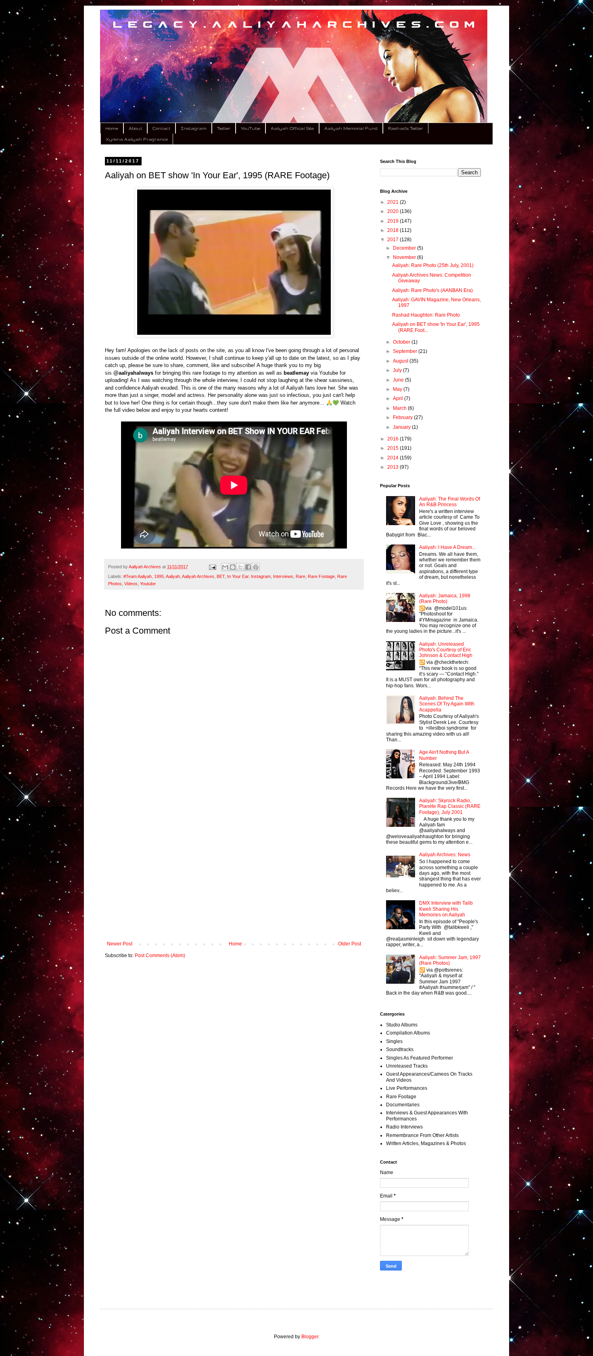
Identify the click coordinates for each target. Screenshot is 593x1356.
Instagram (194, 128)
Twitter (223, 128)
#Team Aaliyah (137, 576)
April (398, 398)
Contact (161, 128)
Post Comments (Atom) (160, 955)
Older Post (349, 944)
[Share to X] (240, 567)
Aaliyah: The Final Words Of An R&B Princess (449, 501)
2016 (393, 439)
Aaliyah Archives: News (444, 854)
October (402, 342)
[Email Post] (212, 566)
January (402, 427)
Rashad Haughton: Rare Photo (426, 315)
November (405, 257)
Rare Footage (321, 576)
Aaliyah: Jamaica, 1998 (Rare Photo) (444, 598)
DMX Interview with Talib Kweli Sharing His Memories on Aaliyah (446, 909)
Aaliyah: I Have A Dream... (447, 547)
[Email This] (225, 567)
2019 (393, 221)
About (135, 128)
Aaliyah (173, 576)
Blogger (309, 1336)
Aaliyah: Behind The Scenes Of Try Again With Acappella (446, 704)
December (405, 248)
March (400, 408)
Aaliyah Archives (198, 576)
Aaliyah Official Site (292, 128)
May (398, 389)
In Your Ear (237, 576)
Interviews (283, 576)
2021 (393, 202)
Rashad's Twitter (405, 128)
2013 (393, 467)
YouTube (250, 128)
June (399, 380)
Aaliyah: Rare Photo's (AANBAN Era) (432, 290)
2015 (393, 448)
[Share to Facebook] (248, 567)
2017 (393, 239)
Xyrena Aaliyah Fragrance (137, 139)
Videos (131, 583)
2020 (393, 211)
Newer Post (119, 944)
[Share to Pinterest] (256, 567)
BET (221, 576)
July (398, 370)
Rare (300, 576)
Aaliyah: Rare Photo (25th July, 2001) (433, 265)
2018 (393, 230)
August (401, 361)
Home (111, 128)
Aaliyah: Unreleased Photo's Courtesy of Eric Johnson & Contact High (445, 650)
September (405, 351)
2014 (393, 458)
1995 (159, 576)
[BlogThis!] (233, 567)
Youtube (148, 583)
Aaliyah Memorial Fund (351, 128)
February (403, 417)
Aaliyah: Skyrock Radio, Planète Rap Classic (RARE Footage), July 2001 (449, 806)
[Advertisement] (234, 874)
